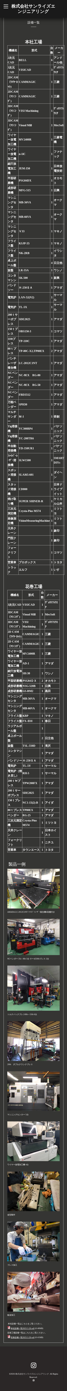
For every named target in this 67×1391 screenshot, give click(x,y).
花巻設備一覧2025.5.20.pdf (22, 1337)
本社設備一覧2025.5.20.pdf (22, 1328)
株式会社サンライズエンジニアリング (32, 1374)
